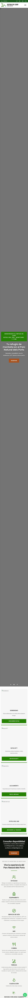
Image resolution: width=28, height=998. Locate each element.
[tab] (10, 684)
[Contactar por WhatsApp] (25, 995)
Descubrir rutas (14, 721)
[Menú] (25, 5)
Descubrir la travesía (14, 830)
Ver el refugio (14, 794)
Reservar (14, 360)
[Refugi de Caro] (10, 5)
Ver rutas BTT (14, 758)
